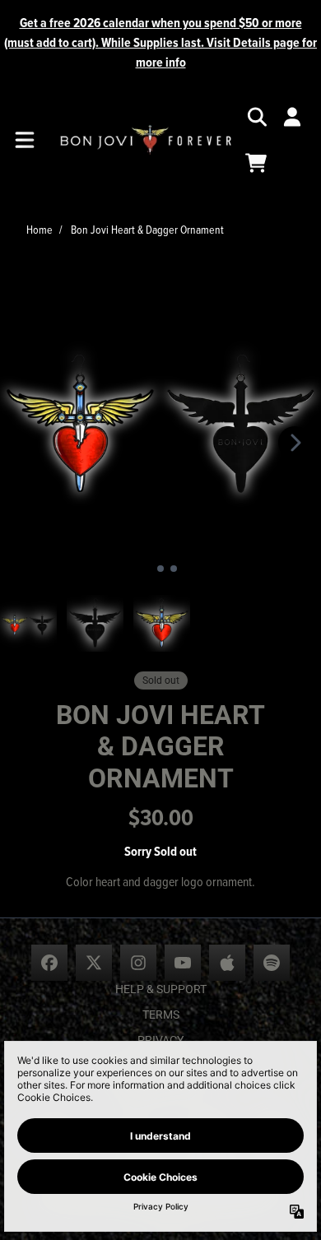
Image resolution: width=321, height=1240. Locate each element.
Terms (160, 1014)
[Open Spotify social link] (272, 963)
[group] (28, 623)
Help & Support (161, 989)
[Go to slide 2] (160, 568)
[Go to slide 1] (147, 568)
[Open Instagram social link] (138, 963)
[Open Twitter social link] (94, 963)
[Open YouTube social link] (183, 963)
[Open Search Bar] (256, 117)
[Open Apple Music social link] (227, 963)
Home (39, 229)
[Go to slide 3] (173, 568)
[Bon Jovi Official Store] (145, 140)
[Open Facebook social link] (49, 963)
